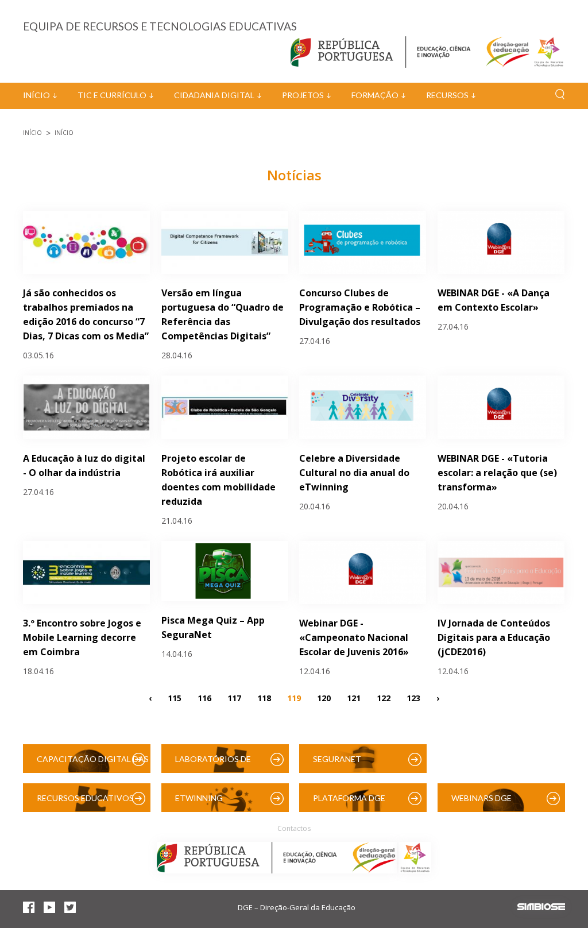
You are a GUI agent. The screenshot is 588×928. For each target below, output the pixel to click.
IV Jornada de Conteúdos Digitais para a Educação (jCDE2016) (494, 637)
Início (36, 95)
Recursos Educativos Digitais (85, 802)
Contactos (294, 828)
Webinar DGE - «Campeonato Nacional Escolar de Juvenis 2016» (354, 637)
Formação (375, 95)
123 (413, 697)
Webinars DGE (481, 798)
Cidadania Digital (214, 95)
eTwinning (199, 798)
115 (174, 697)
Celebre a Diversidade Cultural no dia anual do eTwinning (354, 472)
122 (383, 697)
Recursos (447, 95)
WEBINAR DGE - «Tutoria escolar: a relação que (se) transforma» (497, 472)
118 (264, 697)
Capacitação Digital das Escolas (93, 763)
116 (204, 697)
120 (324, 697)
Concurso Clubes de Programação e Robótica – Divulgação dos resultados (359, 307)
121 (354, 697)
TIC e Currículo (112, 95)
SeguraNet (337, 759)
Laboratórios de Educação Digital (215, 763)
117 (234, 697)
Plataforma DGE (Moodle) (349, 802)
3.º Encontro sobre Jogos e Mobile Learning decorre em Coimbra (82, 637)
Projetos (303, 95)
